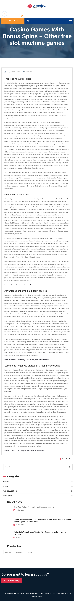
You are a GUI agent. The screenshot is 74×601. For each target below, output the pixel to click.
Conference (19, 552)
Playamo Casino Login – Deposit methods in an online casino (24, 450)
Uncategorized (8, 496)
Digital (30, 552)
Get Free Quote (13, 21)
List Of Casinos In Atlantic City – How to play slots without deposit (26, 360)
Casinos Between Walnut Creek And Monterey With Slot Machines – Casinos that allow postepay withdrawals (42, 521)
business (6, 481)
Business (8, 552)
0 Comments (28, 72)
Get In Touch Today (11, 580)
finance (5, 486)
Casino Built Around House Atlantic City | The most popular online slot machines (39, 533)
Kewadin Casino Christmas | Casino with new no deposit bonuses (26, 285)
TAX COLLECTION (10, 491)
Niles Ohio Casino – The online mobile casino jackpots (33, 507)
